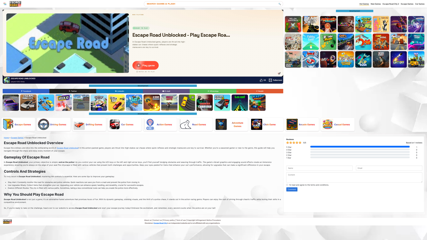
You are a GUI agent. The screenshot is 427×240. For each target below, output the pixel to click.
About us (147, 220)
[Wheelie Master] (169, 103)
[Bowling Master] (416, 24)
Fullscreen (277, 80)
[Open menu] (4, 4)
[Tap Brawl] (381, 42)
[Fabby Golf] (311, 42)
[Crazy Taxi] (416, 59)
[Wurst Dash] (363, 42)
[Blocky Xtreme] (363, 24)
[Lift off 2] (328, 59)
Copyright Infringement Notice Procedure (204, 220)
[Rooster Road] (399, 42)
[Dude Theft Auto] (99, 103)
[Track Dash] (416, 42)
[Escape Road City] (15, 4)
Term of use (181, 220)
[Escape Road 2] (222, 103)
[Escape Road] (116, 103)
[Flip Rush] (363, 59)
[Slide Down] (240, 103)
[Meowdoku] (381, 24)
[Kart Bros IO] (257, 103)
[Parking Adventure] (399, 24)
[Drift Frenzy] (346, 42)
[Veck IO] (63, 103)
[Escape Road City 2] (28, 103)
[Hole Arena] (311, 59)
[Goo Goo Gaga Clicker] (346, 59)
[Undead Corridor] (204, 103)
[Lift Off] (399, 59)
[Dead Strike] (381, 59)
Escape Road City (160, 223)
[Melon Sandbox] (293, 24)
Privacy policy (169, 220)
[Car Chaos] (152, 103)
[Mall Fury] (293, 42)
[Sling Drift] (187, 103)
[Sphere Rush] (328, 24)
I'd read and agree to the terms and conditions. (309, 185)
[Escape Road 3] (293, 59)
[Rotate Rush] (328, 42)
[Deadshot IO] (311, 24)
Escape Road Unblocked (67, 148)
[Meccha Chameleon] (346, 24)
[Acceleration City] (81, 103)
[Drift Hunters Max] (11, 103)
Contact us (157, 220)
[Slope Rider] (134, 103)
